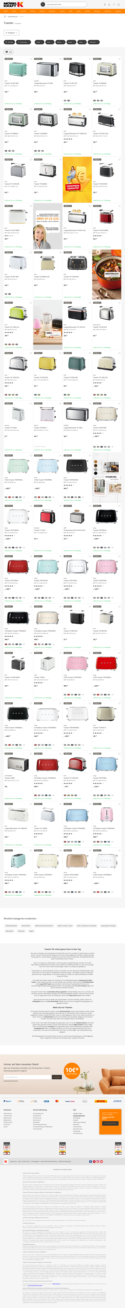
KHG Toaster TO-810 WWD (12, 204)
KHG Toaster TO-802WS (40, 157)
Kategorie (11, 33)
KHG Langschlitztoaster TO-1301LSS (74, 300)
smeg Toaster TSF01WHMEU (71, 701)
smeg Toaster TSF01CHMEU (71, 848)
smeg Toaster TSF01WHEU (12, 504)
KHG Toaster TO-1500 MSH (71, 250)
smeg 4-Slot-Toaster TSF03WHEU (102, 848)
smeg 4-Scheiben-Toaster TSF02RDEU (44, 751)
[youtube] (101, 1161)
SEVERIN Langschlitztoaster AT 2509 (74, 401)
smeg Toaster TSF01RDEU (11, 554)
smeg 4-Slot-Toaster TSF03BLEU (13, 701)
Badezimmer (7, 1120)
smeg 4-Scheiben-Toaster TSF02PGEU (15, 848)
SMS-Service (37, 1120)
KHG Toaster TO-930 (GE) (40, 351)
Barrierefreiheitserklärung (49, 1161)
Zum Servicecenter (110, 1123)
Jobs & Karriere (77, 1129)
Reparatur (76, 1124)
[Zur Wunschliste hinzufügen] (31, 59)
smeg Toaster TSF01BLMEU (71, 453)
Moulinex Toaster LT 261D (41, 504)
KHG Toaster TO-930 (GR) (70, 351)
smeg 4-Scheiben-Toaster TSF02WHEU (44, 701)
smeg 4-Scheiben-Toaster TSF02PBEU (74, 802)
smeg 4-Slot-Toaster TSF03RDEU (102, 651)
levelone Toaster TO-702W (12, 401)
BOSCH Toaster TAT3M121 (41, 401)
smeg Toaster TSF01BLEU (100, 504)
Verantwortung (77, 1133)
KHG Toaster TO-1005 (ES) (11, 351)
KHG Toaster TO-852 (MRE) (100, 204)
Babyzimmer (7, 1118)
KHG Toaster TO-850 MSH (100, 157)
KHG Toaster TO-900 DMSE (12, 651)
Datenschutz (26, 1161)
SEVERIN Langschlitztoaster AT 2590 (44, 57)
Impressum (13, 1161)
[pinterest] (94, 1161)
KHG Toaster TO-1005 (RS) (71, 751)
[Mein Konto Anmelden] (109, 5)
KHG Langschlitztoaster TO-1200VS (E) (74, 107)
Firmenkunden (37, 1129)
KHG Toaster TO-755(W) (40, 802)
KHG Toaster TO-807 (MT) (11, 57)
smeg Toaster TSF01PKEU (100, 554)
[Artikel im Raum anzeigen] (9, 52)
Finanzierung (37, 1118)
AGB (19, 1161)
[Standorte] (105, 5)
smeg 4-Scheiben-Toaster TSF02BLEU (15, 604)
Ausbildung (76, 1131)
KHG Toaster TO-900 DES (99, 604)
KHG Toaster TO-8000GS (40, 107)
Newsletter (36, 1122)
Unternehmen (77, 1127)
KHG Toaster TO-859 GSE (70, 604)
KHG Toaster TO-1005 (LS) (11, 300)
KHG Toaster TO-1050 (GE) (12, 157)
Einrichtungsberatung (39, 1124)
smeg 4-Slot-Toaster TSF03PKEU (72, 651)
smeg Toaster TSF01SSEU (70, 554)
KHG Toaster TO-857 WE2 (11, 250)
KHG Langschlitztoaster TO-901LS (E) (74, 204)
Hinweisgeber (35, 1161)
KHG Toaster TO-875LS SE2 (100, 107)
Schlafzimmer (8, 1116)
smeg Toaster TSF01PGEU (41, 554)
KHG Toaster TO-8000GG (11, 107)
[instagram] (97, 1161)
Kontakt (75, 1120)
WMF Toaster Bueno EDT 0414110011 (74, 504)
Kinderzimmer (8, 1122)
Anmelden (57, 1077)
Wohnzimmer (8, 1113)
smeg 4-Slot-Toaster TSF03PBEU (43, 453)
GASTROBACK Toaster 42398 (12, 751)
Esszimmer (7, 1124)
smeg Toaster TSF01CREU (100, 401)
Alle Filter (10, 42)
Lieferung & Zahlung (79, 1122)
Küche (6, 1127)
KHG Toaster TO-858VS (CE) (41, 250)
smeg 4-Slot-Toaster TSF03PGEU (13, 453)
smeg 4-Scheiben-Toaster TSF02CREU (44, 604)
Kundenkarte (37, 1116)
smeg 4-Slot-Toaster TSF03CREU (43, 848)
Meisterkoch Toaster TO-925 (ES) (102, 300)
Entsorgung (76, 1118)
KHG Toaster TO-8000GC (99, 57)
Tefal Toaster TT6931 (39, 651)
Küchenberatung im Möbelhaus (43, 1127)
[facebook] (90, 1161)
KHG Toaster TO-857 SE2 (70, 57)
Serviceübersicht (38, 1113)
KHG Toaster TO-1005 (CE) (100, 351)
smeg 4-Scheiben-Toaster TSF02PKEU (103, 802)
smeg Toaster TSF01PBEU (100, 751)
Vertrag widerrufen (79, 1116)
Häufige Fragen (77, 1113)
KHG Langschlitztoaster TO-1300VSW (15, 802)
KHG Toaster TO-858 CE (99, 701)
